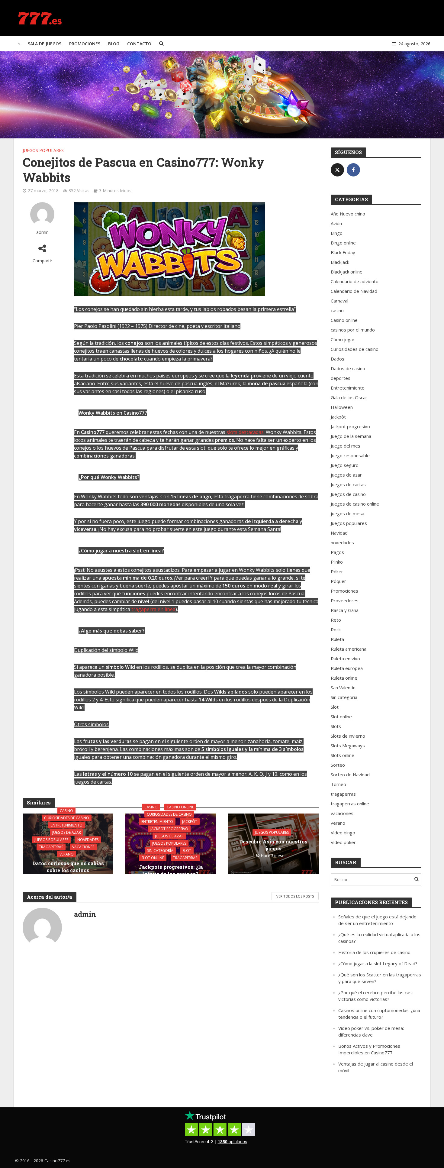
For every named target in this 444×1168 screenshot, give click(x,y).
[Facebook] (353, 169)
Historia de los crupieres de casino (374, 952)
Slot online (152, 857)
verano (67, 853)
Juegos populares (43, 150)
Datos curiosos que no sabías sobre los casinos (68, 866)
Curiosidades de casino (66, 817)
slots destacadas (245, 432)
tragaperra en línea (153, 609)
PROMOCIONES (84, 44)
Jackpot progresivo (169, 828)
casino (66, 810)
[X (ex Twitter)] (337, 169)
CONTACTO (139, 44)
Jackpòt (189, 821)
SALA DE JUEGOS (44, 44)
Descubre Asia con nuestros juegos (273, 845)
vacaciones (83, 846)
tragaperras (51, 846)
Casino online (180, 807)
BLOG (113, 44)
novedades (87, 839)
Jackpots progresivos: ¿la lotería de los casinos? (171, 870)
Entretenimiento (66, 824)
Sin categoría (160, 850)
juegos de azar (66, 832)
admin (42, 232)
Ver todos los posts (295, 896)
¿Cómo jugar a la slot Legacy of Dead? (377, 963)
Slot (186, 850)
